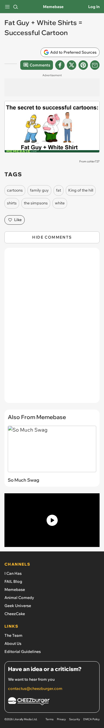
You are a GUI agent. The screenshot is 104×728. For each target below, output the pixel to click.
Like (18, 219)
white (60, 202)
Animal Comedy (19, 597)
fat (58, 190)
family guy (39, 190)
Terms (49, 719)
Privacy (61, 719)
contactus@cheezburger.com (35, 688)
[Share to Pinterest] (83, 65)
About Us (12, 643)
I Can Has (13, 573)
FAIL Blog (13, 581)
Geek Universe (17, 605)
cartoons (15, 190)
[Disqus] (52, 328)
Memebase (53, 6)
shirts (12, 202)
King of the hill (80, 190)
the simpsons (36, 202)
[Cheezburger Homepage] (52, 702)
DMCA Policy (91, 719)
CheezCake (14, 613)
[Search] (15, 7)
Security (74, 719)
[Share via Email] (95, 65)
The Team (13, 635)
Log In (94, 6)
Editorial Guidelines (22, 651)
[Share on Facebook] (60, 65)
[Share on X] (71, 65)
